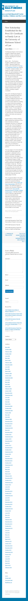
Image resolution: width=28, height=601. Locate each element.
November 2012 (8, 504)
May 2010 (7, 561)
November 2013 (8, 491)
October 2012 (8, 506)
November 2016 (8, 447)
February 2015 (8, 476)
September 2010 (9, 552)
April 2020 (7, 417)
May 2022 (7, 382)
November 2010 (8, 548)
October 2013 (8, 493)
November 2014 (8, 478)
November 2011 (8, 524)
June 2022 (7, 380)
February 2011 (8, 541)
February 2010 (8, 567)
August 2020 (8, 412)
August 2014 (8, 484)
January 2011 (8, 543)
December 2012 (8, 502)
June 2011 (7, 532)
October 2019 (8, 425)
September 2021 (9, 395)
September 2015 (9, 465)
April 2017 (7, 443)
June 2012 (7, 513)
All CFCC (14, 210)
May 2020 (7, 415)
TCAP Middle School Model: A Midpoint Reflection (12, 310)
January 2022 (8, 391)
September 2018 (9, 436)
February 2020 (8, 419)
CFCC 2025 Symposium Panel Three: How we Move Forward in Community (13, 221)
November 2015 (8, 460)
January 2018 (8, 439)
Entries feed (8, 578)
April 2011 (7, 537)
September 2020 (9, 410)
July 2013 (7, 497)
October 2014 (8, 480)
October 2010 (8, 550)
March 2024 (7, 360)
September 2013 (9, 495)
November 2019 (8, 423)
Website (7, 285)
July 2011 (7, 530)
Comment (7, 258)
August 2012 (8, 511)
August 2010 (8, 554)
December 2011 (8, 521)
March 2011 (7, 539)
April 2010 (7, 563)
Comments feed (8, 580)
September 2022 (9, 377)
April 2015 (7, 471)
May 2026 (7, 347)
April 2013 (7, 500)
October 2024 (8, 354)
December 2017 (8, 441)
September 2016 (9, 452)
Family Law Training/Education (11, 211)
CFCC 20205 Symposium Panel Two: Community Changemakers (13, 323)
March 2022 (7, 386)
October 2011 (8, 526)
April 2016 (7, 456)
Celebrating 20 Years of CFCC (9, 234)
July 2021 (7, 397)
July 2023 (7, 367)
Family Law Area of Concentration (13, 183)
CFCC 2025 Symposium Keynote (12, 224)
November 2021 (8, 393)
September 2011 (9, 528)
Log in (6, 576)
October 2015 (8, 463)
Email (6, 280)
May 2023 (7, 369)
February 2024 (8, 362)
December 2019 (8, 421)
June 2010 (7, 558)
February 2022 (8, 388)
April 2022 (7, 384)
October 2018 (8, 434)
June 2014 (7, 487)
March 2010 (7, 565)
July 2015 (7, 467)
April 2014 (7, 489)
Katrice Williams (8, 49)
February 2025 (8, 351)
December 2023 (8, 364)
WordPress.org (8, 582)
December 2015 (8, 458)
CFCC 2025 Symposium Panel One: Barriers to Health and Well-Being (13, 228)
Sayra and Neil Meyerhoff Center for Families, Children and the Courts (14, 190)
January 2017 (8, 445)
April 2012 (7, 517)
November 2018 (8, 432)
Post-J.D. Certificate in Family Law (14, 66)
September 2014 (9, 482)
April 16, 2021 (16, 49)
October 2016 (8, 449)
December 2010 (8, 545)
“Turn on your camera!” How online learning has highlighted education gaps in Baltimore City (20, 237)
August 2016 (8, 454)
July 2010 (7, 556)
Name (7, 274)
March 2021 (7, 404)
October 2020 (8, 408)
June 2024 (7, 356)
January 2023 (8, 375)
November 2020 (8, 406)
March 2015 (7, 473)
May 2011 (7, 535)
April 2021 (7, 401)
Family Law (19, 210)
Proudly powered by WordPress (12, 591)
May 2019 (7, 430)
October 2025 (8, 349)
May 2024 (7, 358)
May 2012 (7, 515)
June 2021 (7, 399)
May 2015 (7, 469)
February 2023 (8, 373)
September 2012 (9, 508)
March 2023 (7, 371)
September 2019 (9, 428)
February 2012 (8, 519)
